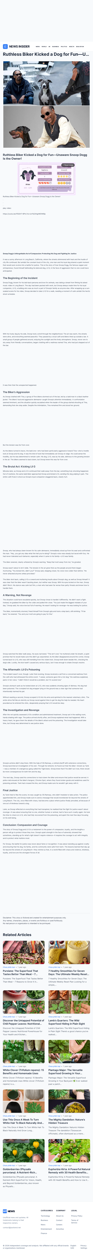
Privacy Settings (84, 1247)
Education (80, 46)
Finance (44, 1233)
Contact (59, 1220)
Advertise (60, 1229)
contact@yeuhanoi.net (12, 1227)
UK (49, 46)
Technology (45, 1216)
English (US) (73, 1247)
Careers (59, 1225)
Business (55, 46)
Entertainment (46, 1229)
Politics (64, 46)
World (44, 46)
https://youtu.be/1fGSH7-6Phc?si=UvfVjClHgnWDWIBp (24, 214)
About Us (60, 1216)
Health (71, 46)
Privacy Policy (76, 1216)
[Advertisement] (46, 21)
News (38, 46)
